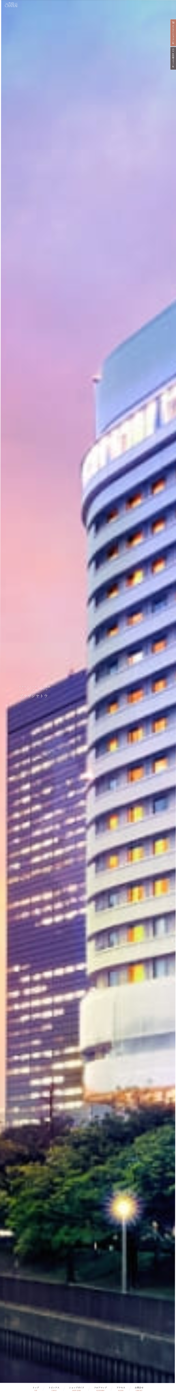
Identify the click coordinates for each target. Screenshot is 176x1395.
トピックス (53, 1388)
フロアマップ (100, 1388)
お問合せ (139, 1388)
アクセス (120, 1388)
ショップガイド (76, 1388)
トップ (35, 1388)
